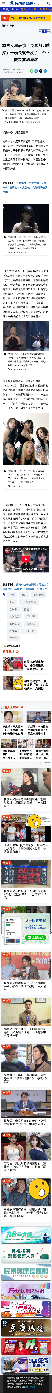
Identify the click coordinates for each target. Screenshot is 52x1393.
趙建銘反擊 (29, 9)
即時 (15, 9)
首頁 (6, 9)
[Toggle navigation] (3, 3)
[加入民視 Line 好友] (26, 928)
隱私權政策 (30, 1386)
